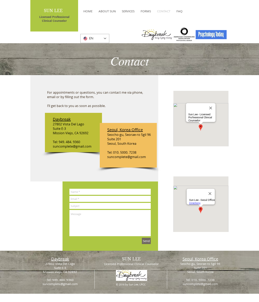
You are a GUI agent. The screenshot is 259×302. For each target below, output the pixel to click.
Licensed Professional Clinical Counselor (131, 264)
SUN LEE (53, 10)
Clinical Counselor (54, 21)
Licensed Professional (54, 17)
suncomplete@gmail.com (72, 146)
